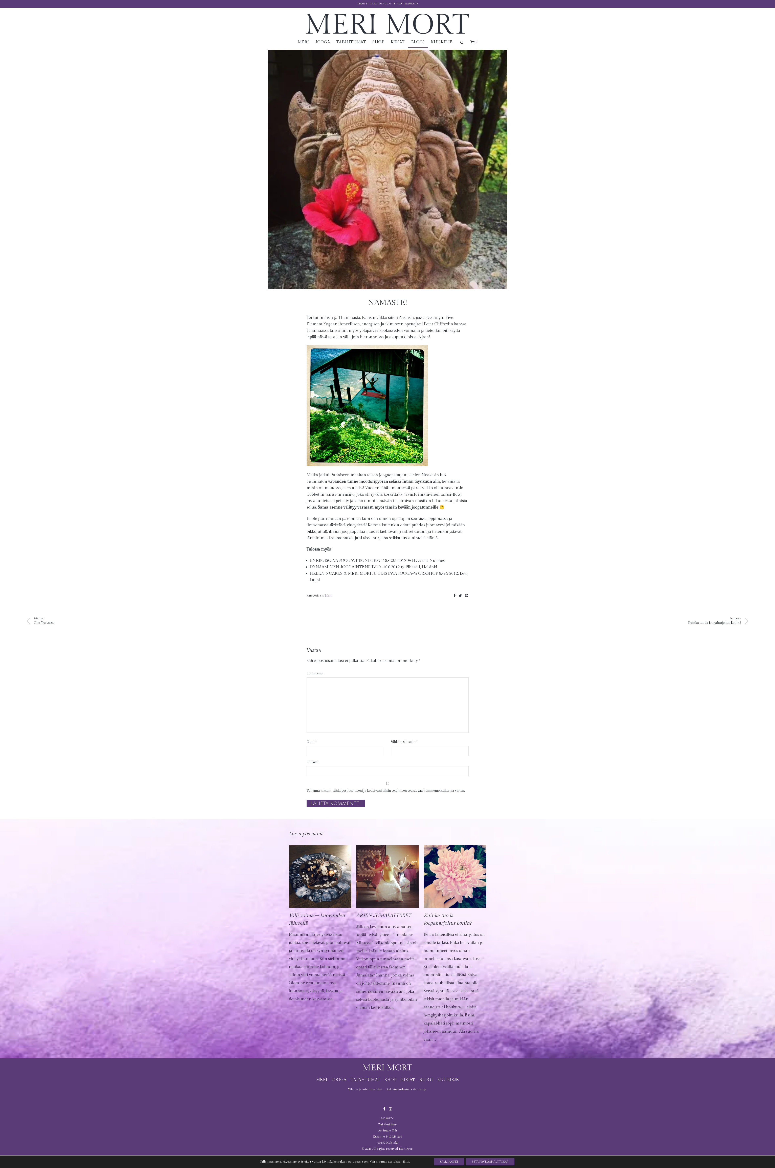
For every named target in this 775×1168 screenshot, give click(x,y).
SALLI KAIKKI (449, 1161)
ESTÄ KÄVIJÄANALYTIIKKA (490, 1161)
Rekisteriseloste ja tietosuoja (406, 1089)
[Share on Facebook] (454, 596)
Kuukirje (442, 42)
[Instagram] (390, 1108)
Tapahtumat (351, 42)
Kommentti (315, 673)
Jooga (322, 42)
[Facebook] (384, 1108)
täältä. (405, 1161)
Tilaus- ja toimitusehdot (365, 1089)
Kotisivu (313, 762)
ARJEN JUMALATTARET (383, 915)
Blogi (417, 42)
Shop (378, 42)
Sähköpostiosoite (404, 742)
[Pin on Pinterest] (467, 596)
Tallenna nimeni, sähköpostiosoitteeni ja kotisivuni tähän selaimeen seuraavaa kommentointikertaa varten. (386, 791)
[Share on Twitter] (460, 596)
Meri (303, 42)
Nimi (312, 742)
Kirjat (398, 42)
